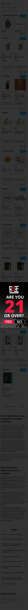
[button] (8, 322)
